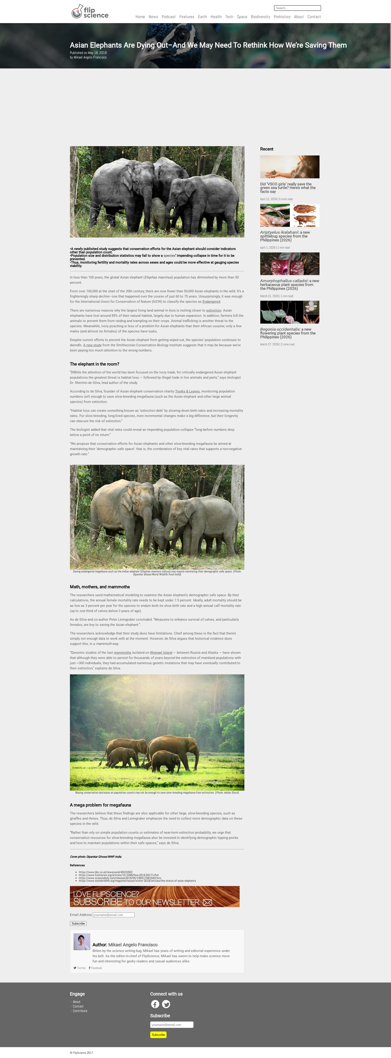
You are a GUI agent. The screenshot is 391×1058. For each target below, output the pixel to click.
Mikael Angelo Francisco (132, 944)
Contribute (80, 1010)
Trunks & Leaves (187, 391)
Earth (202, 16)
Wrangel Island (161, 653)
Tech (229, 16)
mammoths (122, 653)
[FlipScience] (90, 17)
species (169, 256)
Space (242, 16)
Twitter (81, 968)
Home (140, 16)
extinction (213, 310)
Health (216, 16)
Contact (314, 16)
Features (186, 16)
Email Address (81, 915)
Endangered (211, 302)
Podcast (169, 16)
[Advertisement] (195, 105)
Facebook (96, 968)
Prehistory (282, 16)
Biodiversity (260, 16)
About (299, 16)
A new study (92, 345)
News (153, 16)
